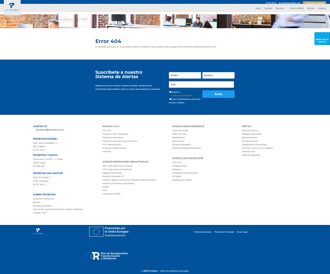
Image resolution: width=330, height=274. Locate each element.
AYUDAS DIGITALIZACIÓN (187, 158)
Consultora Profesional (43, 199)
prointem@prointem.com (289, 3)
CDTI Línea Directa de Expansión (117, 169)
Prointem (268, 8)
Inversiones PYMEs (112, 194)
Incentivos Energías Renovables (186, 148)
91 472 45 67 (271, 3)
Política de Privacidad (181, 95)
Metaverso (177, 169)
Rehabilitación (178, 137)
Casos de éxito (297, 8)
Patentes (107, 151)
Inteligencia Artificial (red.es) (185, 173)
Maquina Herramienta (112, 173)
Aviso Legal (242, 232)
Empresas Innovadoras (113, 137)
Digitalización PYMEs (182, 180)
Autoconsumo (178, 141)
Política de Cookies (203, 232)
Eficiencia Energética (181, 144)
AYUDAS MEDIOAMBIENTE (188, 126)
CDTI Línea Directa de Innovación (118, 166)
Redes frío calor (179, 134)
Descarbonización (250, 141)
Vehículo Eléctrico (250, 130)
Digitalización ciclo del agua (254, 144)
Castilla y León (39, 213)
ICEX (105, 190)
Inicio (258, 8)
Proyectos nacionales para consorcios (120, 141)
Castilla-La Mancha (73, 209)
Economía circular (180, 130)
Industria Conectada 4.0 (113, 176)
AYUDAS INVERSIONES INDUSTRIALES (125, 161)
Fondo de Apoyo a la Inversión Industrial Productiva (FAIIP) (129, 180)
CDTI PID (107, 130)
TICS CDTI (177, 162)
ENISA (105, 187)
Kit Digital (176, 176)
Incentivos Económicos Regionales (118, 183)
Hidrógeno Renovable (251, 134)
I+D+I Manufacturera (112, 144)
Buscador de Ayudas (316, 3)
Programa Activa (179, 166)
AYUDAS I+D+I (111, 126)
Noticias (311, 8)
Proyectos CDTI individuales (115, 134)
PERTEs (246, 126)
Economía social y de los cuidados (257, 148)
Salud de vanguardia (251, 155)
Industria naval (248, 151)
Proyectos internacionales (114, 148)
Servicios (280, 8)
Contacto (322, 8)
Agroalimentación (249, 137)
